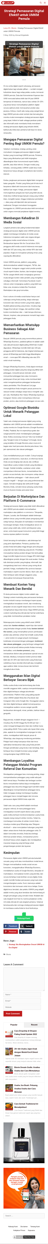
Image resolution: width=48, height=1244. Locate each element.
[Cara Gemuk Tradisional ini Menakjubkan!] (9, 1110)
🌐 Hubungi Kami (22, 918)
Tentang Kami (35, 1226)
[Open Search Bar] (41, 3)
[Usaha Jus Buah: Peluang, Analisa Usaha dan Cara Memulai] (9, 1091)
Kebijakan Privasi (19, 1230)
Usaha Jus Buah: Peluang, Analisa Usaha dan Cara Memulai (26, 1088)
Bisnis (14, 28)
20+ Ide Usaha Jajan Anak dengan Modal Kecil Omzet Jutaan (26, 1052)
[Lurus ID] (8, 3)
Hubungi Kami (13, 1226)
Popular (13, 1025)
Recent (34, 1025)
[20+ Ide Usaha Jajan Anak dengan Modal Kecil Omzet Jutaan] (9, 1055)
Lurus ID (6, 28)
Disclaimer (24, 1226)
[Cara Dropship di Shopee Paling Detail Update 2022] (9, 1037)
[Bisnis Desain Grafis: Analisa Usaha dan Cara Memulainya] (9, 1073)
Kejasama (31, 1230)
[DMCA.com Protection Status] (24, 1239)
